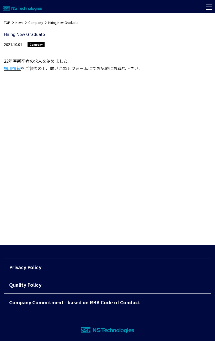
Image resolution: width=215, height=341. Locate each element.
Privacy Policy (25, 267)
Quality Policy (25, 284)
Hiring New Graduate (63, 22)
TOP (7, 22)
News (19, 22)
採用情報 (12, 68)
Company (35, 22)
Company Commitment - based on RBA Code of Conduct (74, 302)
